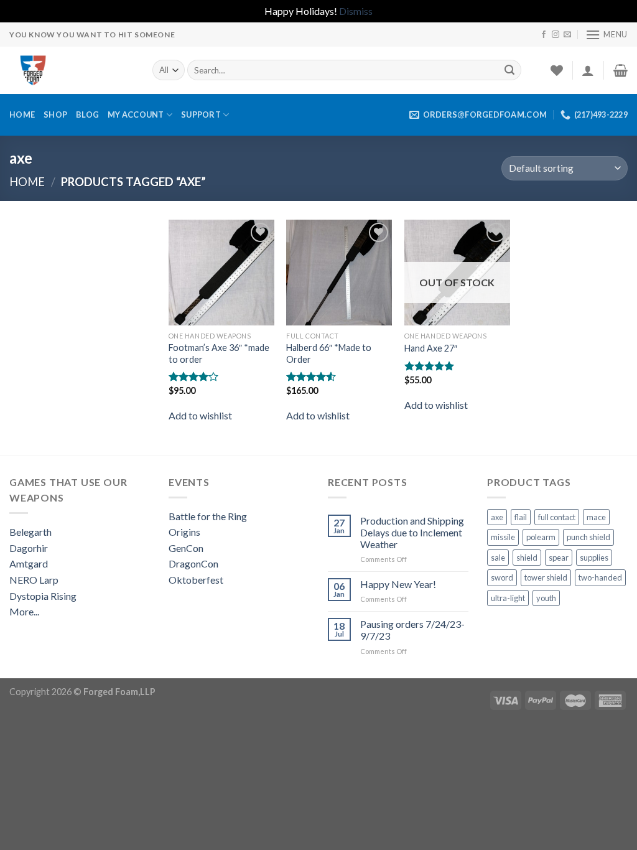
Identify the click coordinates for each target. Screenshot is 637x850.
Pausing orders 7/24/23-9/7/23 (412, 630)
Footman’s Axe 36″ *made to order (219, 353)
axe (497, 517)
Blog (87, 114)
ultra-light (508, 598)
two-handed (600, 577)
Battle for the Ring (208, 516)
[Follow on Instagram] (555, 34)
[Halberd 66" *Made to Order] (339, 272)
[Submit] (509, 70)
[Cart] (620, 70)
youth (546, 598)
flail (520, 517)
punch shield (588, 537)
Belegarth (30, 532)
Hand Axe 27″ (430, 348)
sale (498, 558)
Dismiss (356, 11)
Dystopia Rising (43, 596)
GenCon (186, 548)
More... (24, 611)
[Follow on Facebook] (543, 34)
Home (22, 114)
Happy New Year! (398, 584)
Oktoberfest (196, 580)
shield (526, 558)
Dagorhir (28, 548)
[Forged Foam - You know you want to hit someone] (71, 70)
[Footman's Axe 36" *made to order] (221, 272)
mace (596, 517)
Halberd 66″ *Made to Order (328, 353)
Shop (55, 114)
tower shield (545, 577)
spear (559, 558)
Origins (184, 532)
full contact (556, 517)
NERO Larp (33, 580)
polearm (541, 537)
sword (502, 577)
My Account (136, 114)
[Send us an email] (567, 34)
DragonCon (193, 563)
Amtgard (28, 563)
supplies (594, 558)
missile (503, 537)
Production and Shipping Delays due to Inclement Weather (412, 532)
